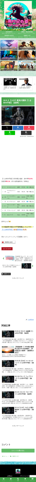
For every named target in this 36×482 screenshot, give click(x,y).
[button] (26, 133)
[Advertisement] (18, 157)
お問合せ (9, 476)
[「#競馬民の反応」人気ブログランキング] (8, 243)
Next (35, 84)
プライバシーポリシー (26, 476)
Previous (1, 84)
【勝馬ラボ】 (7, 274)
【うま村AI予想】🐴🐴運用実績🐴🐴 (13, 229)
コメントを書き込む (18, 450)
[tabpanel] (10, 84)
